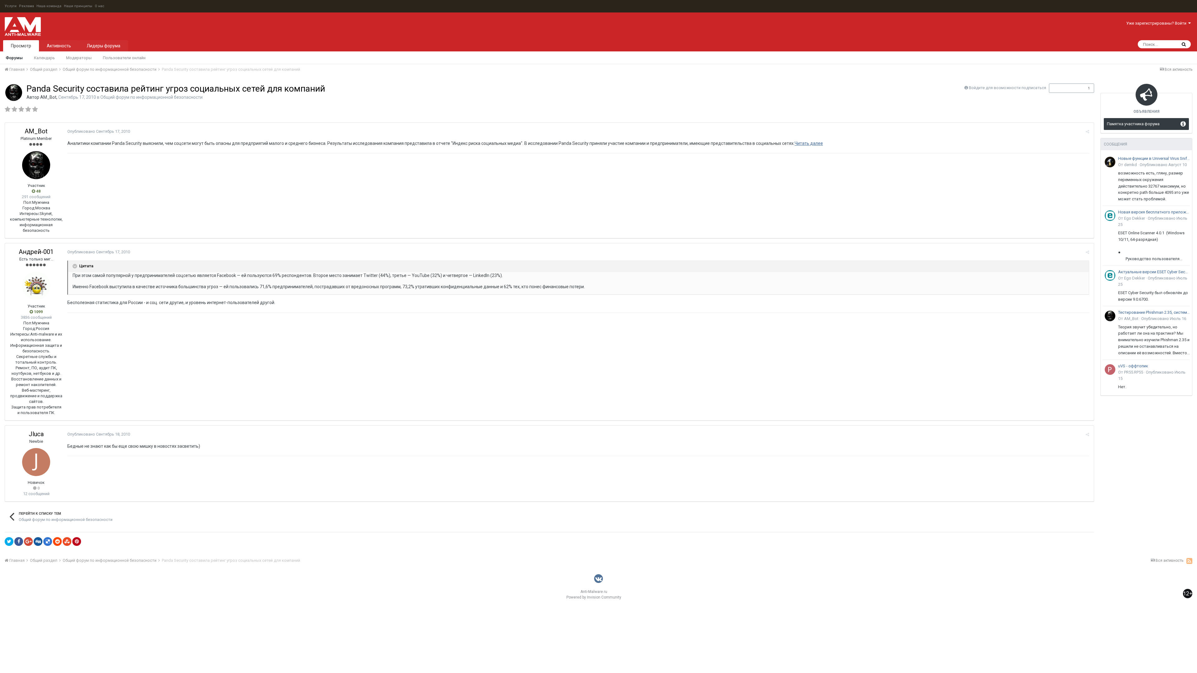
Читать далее (809, 143)
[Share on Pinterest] (76, 541)
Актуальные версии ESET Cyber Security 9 (1154, 272)
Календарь (44, 57)
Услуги (11, 6)
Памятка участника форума (1133, 124)
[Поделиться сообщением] (1087, 131)
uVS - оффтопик (1133, 366)
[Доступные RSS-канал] (1189, 560)
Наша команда (48, 6)
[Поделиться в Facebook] (18, 541)
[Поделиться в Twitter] (9, 541)
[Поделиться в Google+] (28, 541)
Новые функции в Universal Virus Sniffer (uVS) (1154, 158)
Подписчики (1065, 88)
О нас (99, 6)
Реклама (26, 6)
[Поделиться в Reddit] (57, 541)
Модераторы (79, 57)
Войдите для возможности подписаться (1007, 87)
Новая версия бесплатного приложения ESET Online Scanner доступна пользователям (1154, 212)
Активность (59, 45)
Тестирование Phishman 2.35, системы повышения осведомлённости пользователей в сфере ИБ (1154, 312)
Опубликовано (98, 131)
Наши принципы (78, 6)
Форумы (14, 57)
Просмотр (21, 45)
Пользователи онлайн (124, 57)
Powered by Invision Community (593, 597)
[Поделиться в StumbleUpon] (67, 541)
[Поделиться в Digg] (38, 541)
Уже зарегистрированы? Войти (1157, 23)
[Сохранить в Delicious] (47, 541)
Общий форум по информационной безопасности (151, 97)
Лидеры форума (103, 45)
